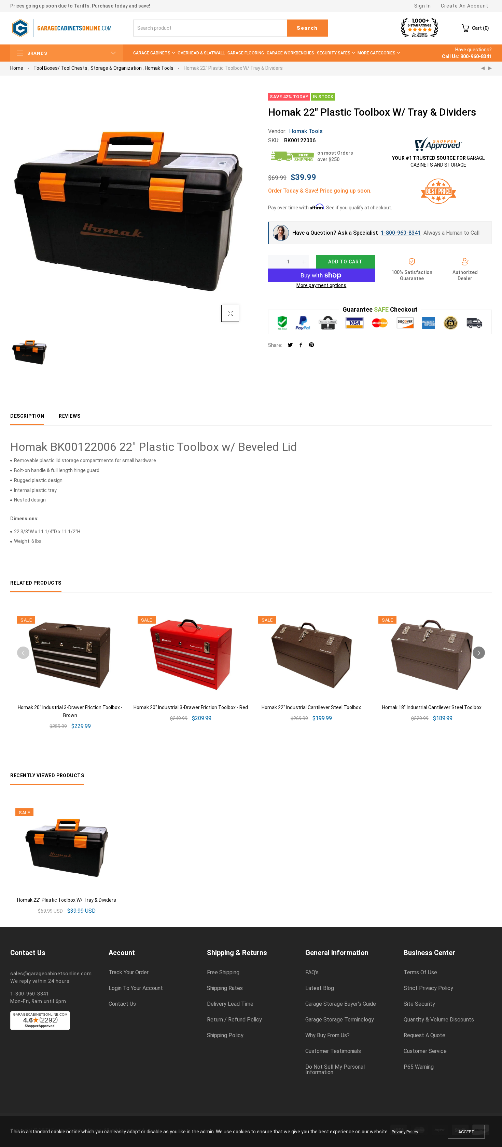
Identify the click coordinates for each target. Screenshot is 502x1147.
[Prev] (483, 68)
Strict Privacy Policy (428, 988)
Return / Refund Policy (234, 1019)
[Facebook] (301, 345)
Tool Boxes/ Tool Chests (60, 68)
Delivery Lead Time (230, 1004)
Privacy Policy (405, 1131)
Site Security (419, 1004)
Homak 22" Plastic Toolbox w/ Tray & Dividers (66, 900)
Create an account (464, 6)
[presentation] (23, 653)
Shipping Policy (225, 1035)
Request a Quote (424, 1035)
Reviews (69, 416)
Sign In (422, 6)
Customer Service (425, 1051)
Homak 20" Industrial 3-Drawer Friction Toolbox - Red (191, 707)
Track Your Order (129, 972)
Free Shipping (223, 972)
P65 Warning (419, 1067)
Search (307, 28)
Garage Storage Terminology (339, 1019)
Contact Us (122, 1004)
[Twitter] (290, 345)
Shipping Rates (225, 988)
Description (27, 416)
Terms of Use (420, 972)
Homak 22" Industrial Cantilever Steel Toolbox (311, 707)
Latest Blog (319, 988)
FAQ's (312, 972)
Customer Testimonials (333, 1051)
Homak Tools (159, 68)
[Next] (490, 68)
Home (16, 68)
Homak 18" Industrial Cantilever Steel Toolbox (432, 707)
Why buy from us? (327, 1035)
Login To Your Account (136, 988)
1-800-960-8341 (401, 233)
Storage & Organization (116, 68)
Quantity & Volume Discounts (439, 1019)
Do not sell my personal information (335, 1069)
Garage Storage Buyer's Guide (340, 1004)
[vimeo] (311, 345)
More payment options (321, 285)
